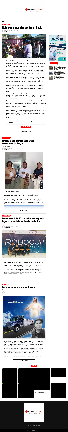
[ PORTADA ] (20, 22)
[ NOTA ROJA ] (25, 22)
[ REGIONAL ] (38, 22)
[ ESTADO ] (48, 22)
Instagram (38, 425)
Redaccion (8, 31)
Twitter (33, 425)
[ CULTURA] (43, 22)
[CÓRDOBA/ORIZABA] (32, 22)
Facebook (29, 425)
